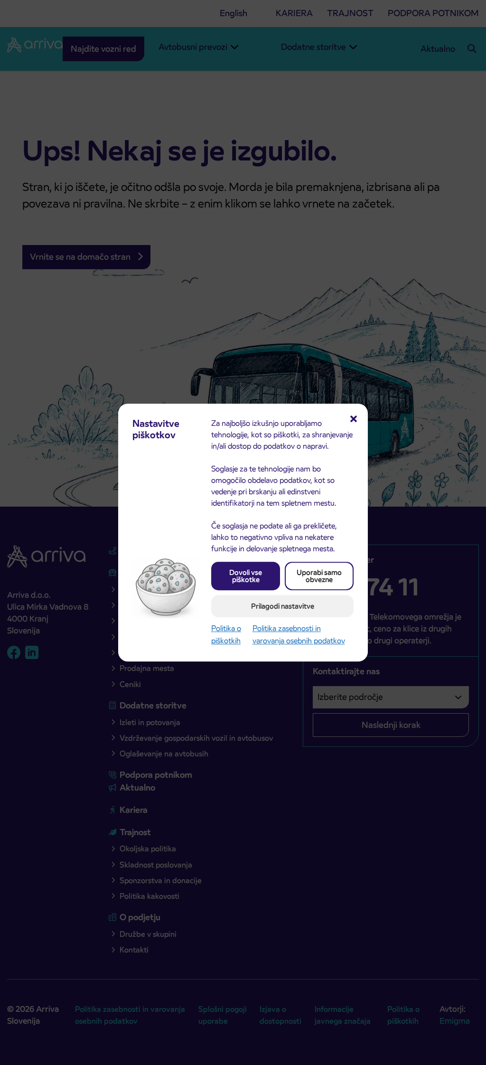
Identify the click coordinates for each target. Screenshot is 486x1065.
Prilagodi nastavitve (282, 606)
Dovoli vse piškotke (245, 576)
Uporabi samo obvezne (319, 576)
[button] (353, 418)
